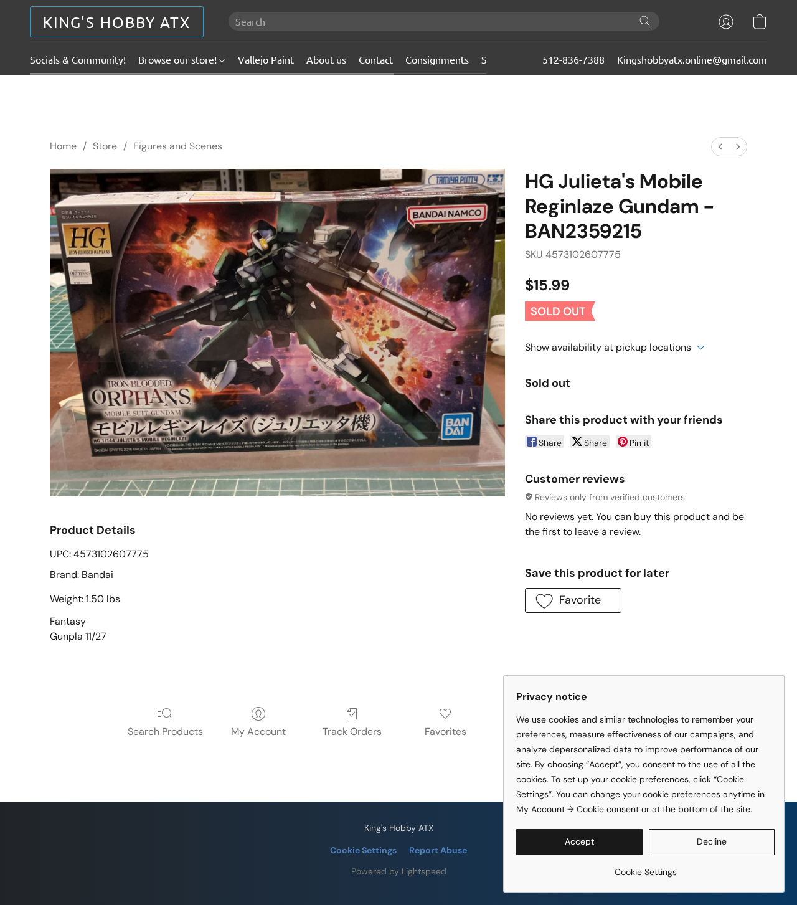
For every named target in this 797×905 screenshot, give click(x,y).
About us (326, 59)
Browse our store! (178, 59)
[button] (117, 21)
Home (63, 146)
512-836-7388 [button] (573, 59)
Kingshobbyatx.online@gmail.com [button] (692, 59)
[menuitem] (720, 147)
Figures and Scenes (177, 146)
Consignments (437, 59)
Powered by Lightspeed (398, 871)
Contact (376, 59)
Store (105, 146)
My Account (258, 731)
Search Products (165, 731)
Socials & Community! (78, 59)
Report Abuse (438, 850)
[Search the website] (645, 21)
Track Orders (352, 731)
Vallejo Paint (266, 59)
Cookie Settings (363, 850)
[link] (645, 867)
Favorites (445, 731)
